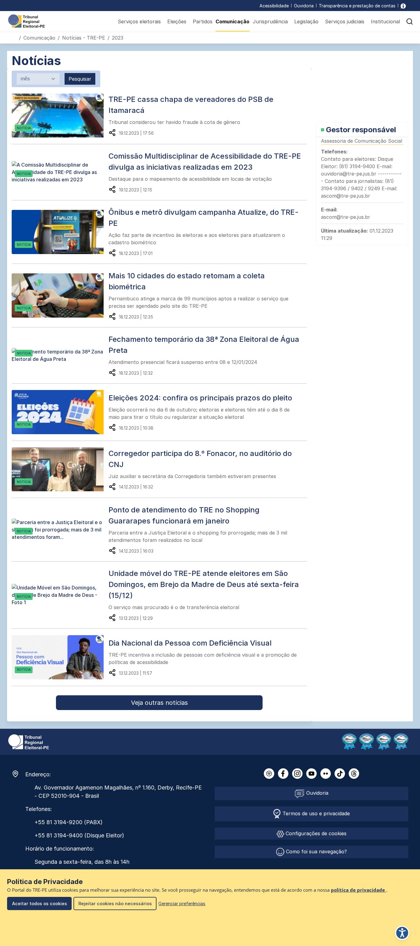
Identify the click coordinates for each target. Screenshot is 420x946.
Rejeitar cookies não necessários (115, 903)
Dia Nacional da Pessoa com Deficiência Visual (190, 643)
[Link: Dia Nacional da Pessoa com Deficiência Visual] (60, 657)
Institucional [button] (385, 21)
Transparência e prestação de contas (357, 5)
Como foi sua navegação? (315, 851)
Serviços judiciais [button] (344, 21)
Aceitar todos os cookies (39, 903)
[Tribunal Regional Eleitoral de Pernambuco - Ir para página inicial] (26, 20)
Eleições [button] (176, 21)
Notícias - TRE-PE (83, 38)
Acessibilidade (274, 5)
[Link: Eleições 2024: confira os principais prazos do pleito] (60, 412)
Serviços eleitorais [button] (139, 21)
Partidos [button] (202, 21)
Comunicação (232, 21)
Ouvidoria (304, 5)
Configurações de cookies (315, 833)
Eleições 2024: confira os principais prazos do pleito (200, 397)
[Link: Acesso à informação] (403, 5)
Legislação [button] (306, 21)
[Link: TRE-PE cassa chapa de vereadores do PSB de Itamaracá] (60, 116)
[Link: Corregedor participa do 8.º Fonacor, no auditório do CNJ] (60, 469)
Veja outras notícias (159, 702)
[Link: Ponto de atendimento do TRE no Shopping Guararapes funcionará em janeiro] (60, 530)
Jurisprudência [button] (270, 21)
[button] (409, 21)
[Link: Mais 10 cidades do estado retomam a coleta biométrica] (60, 295)
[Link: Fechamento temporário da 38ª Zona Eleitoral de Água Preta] (60, 355)
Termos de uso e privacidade (315, 813)
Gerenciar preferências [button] (181, 903)
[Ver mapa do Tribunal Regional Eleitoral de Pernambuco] (18, 774)
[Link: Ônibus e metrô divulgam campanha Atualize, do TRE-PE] (60, 232)
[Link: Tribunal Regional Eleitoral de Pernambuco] (28, 741)
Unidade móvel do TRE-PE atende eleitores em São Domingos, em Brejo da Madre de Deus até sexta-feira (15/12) (204, 584)
